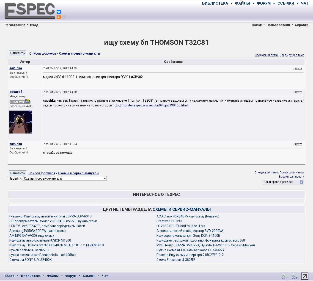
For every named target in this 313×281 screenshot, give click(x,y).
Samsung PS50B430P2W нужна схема (37, 231)
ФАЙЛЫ (242, 3)
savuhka (15, 68)
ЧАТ (304, 3)
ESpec (9, 276)
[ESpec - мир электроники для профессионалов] (30, 22)
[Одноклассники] (59, 17)
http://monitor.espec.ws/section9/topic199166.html (150, 105)
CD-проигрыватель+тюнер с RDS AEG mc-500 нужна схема (53, 221)
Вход (34, 25)
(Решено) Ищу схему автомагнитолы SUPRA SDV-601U (50, 216)
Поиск (257, 25)
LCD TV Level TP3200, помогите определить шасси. (47, 226)
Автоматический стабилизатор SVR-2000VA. (190, 231)
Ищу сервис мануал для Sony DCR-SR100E (188, 235)
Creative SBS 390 (169, 221)
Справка (301, 25)
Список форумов (42, 53)
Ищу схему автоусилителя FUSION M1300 (40, 240)
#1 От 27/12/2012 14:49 (61, 68)
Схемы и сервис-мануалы (79, 53)
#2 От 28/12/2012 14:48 (61, 92)
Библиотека (31, 276)
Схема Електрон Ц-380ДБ (175, 260)
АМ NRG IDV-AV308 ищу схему (31, 235)
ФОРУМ (264, 3)
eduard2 (15, 92)
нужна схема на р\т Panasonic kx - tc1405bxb (42, 255)
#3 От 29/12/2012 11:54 (61, 144)
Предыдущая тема (292, 55)
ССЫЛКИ (285, 3)
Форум (70, 276)
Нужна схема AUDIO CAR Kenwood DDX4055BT (191, 250)
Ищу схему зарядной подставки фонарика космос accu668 (200, 240)
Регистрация (15, 25)
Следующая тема (266, 55)
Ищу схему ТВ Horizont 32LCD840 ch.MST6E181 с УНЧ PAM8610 (56, 245)
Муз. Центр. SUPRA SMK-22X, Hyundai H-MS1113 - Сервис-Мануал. (205, 245)
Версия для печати (291, 176)
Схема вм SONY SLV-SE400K (30, 260)
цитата (298, 68)
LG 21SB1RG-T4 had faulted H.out (180, 226)
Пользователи (278, 25)
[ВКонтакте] (59, 12)
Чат (105, 276)
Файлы (53, 276)
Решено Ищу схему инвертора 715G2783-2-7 (189, 255)
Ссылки (89, 276)
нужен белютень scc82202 (29, 250)
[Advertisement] (254, 14)
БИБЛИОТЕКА (215, 3)
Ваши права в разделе (278, 182)
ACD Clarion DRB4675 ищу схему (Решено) (187, 216)
